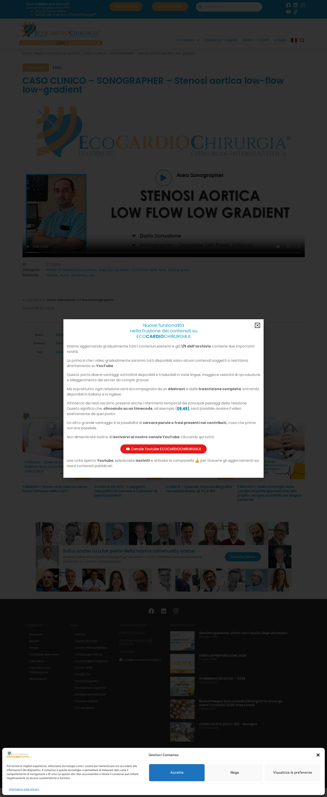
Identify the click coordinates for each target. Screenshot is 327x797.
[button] (318, 755)
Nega (234, 772)
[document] (163, 398)
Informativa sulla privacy (24, 789)
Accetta (177, 772)
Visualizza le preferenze (292, 772)
